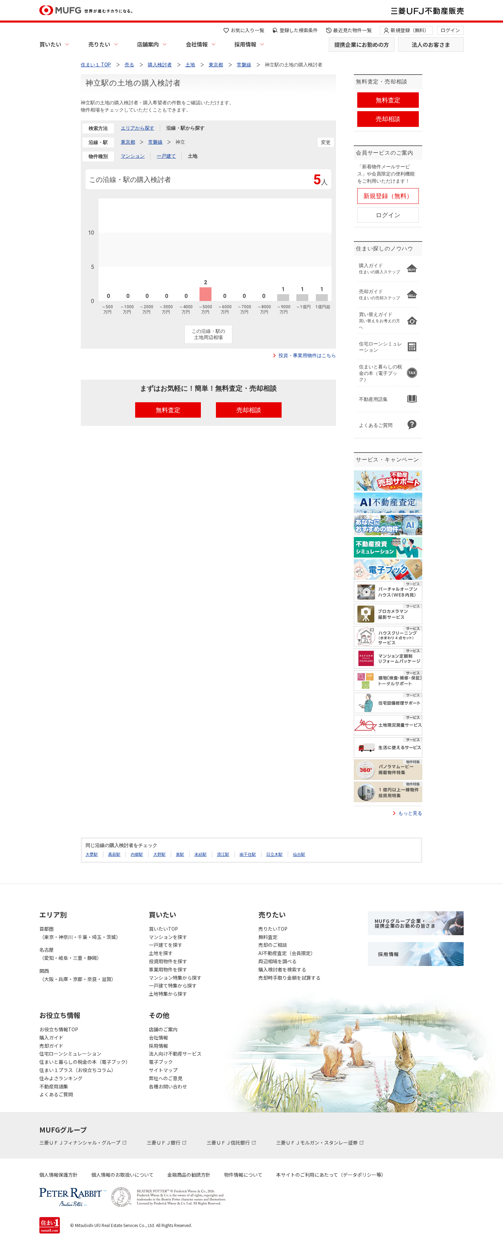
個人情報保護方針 (58, 1174)
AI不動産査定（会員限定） (286, 953)
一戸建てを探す (165, 944)
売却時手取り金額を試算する (289, 977)
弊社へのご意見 (165, 1078)
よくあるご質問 (56, 1094)
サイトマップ (163, 1070)
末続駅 (200, 854)
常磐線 (155, 142)
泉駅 (180, 854)
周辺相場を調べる (277, 961)
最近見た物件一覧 (352, 30)
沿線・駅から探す (185, 128)
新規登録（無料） (410, 30)
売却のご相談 (272, 944)
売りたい (99, 44)
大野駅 (159, 854)
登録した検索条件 (299, 30)
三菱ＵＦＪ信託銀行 (229, 1142)
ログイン (450, 30)
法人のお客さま (431, 44)
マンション (133, 156)
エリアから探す (137, 128)
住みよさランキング (60, 1078)
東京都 (128, 142)
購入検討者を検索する (282, 969)
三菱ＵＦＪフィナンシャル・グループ (80, 1142)
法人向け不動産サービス (175, 1053)
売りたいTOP (272, 928)
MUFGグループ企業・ (405, 923)
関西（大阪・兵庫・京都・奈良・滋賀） (77, 974)
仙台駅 (299, 854)
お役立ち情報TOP (58, 1029)
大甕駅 (92, 854)
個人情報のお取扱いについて (122, 1174)
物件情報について (243, 1174)
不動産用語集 (53, 1086)
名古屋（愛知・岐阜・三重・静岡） (70, 953)
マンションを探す (168, 936)
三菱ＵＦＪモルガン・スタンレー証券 (317, 1142)
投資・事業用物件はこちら (307, 355)
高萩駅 (114, 854)
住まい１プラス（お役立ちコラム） (77, 1070)
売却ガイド (51, 1045)
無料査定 (268, 936)
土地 (192, 156)
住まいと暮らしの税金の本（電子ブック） (84, 1061)
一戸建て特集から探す (173, 985)
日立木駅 (274, 854)
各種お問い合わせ (168, 1086)
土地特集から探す (168, 993)
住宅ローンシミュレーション (70, 1053)
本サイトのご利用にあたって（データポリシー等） (331, 1174)
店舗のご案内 (163, 1029)
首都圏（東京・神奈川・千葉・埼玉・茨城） (80, 932)
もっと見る (410, 813)
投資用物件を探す (168, 961)
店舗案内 (148, 44)
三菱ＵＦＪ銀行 (164, 1142)
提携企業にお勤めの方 (361, 44)
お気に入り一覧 (247, 30)
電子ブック (161, 1061)
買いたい (50, 44)
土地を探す (161, 953)
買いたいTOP (163, 928)
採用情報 (245, 44)
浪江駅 (223, 854)
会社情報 (197, 44)
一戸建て (166, 156)
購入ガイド (51, 1037)
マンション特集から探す (175, 977)
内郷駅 (137, 854)
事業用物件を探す (168, 969)
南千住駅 (248, 854)
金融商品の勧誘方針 (188, 1174)
